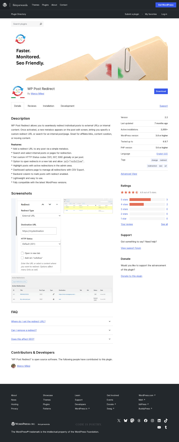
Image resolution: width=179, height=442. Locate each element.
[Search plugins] (41, 24)
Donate (111, 404)
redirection (152, 166)
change (155, 160)
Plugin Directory (18, 14)
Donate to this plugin (131, 276)
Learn (77, 395)
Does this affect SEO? (22, 339)
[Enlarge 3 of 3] (109, 279)
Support (164, 105)
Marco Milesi (37, 93)
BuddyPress (145, 408)
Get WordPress (166, 5)
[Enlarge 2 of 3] (109, 202)
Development (67, 105)
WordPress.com (147, 395)
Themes (47, 400)
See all (164, 224)
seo (160, 166)
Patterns (47, 408)
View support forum (131, 248)
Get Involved (113, 395)
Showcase (48, 395)
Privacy (14, 408)
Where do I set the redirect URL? (28, 321)
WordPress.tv (82, 408)
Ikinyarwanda (44, 424)
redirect (163, 160)
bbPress (144, 404)
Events (110, 400)
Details (17, 105)
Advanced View (129, 173)
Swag (110, 408)
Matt (142, 400)
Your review (127, 224)
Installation (48, 105)
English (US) (162, 154)
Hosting (14, 404)
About (14, 395)
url (166, 166)
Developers (80, 404)
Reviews (32, 105)
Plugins (46, 404)
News (13, 400)
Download (161, 91)
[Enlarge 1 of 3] (57, 202)
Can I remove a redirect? (24, 330)
